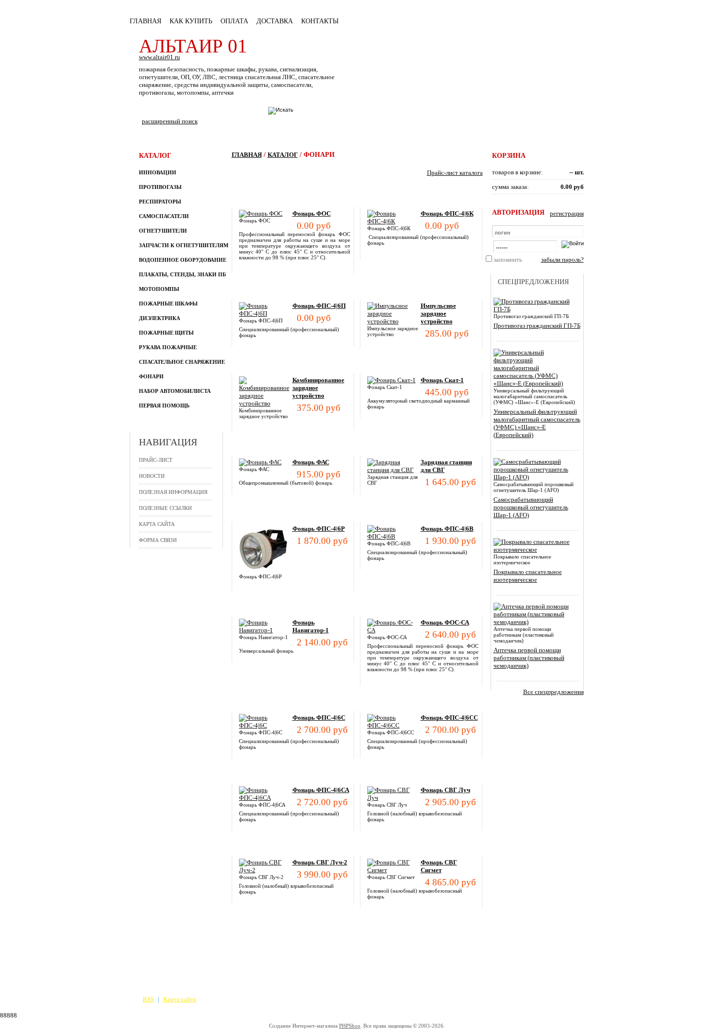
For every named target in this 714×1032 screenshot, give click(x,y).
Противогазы (160, 187)
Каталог (283, 154)
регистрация (567, 213)
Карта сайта (157, 524)
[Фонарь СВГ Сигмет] (394, 870)
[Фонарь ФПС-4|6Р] (263, 571)
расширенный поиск (170, 121)
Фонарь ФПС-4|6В (447, 528)
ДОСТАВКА (274, 21)
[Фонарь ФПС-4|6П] (265, 313)
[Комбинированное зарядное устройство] (265, 403)
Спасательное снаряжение (182, 362)
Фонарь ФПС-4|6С (318, 717)
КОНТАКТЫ (320, 21)
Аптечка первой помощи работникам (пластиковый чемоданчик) (528, 657)
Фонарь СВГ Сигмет (439, 866)
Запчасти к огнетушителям (183, 245)
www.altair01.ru (159, 57)
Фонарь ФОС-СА (445, 622)
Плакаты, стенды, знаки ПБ (182, 274)
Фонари (151, 376)
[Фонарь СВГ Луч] (394, 797)
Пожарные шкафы (168, 303)
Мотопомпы (159, 289)
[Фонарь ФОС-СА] (394, 630)
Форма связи (158, 540)
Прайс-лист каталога (455, 172)
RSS (148, 999)
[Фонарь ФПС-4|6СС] (394, 725)
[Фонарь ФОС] (261, 213)
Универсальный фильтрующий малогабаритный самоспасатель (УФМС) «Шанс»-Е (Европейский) (536, 423)
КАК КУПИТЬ (191, 21)
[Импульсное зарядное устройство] (394, 321)
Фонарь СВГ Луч (445, 790)
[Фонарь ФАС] (260, 462)
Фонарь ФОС (311, 213)
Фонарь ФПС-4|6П (319, 305)
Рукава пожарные (168, 347)
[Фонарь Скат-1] (391, 380)
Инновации (157, 172)
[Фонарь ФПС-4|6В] (394, 536)
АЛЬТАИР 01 (193, 45)
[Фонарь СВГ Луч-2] (265, 870)
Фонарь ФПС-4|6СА (320, 790)
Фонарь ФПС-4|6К (447, 213)
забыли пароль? (562, 259)
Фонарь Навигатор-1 (310, 626)
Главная (145, 21)
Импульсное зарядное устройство (438, 313)
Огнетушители (163, 231)
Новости (152, 476)
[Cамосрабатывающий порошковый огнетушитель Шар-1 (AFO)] (535, 477)
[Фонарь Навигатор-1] (265, 630)
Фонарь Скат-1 (442, 380)
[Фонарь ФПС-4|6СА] (265, 797)
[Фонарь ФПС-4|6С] (265, 725)
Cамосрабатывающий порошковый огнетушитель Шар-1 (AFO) (530, 507)
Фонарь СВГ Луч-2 (319, 862)
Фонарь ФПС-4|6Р (318, 528)
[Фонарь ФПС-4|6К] (394, 221)
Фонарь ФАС (310, 462)
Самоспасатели (164, 216)
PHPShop (349, 1026)
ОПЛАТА (234, 21)
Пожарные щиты (166, 333)
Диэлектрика (159, 318)
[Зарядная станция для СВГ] (394, 470)
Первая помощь (164, 405)
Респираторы (160, 201)
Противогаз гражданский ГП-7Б (536, 325)
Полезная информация (173, 492)
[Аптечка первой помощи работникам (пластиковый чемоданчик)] (535, 622)
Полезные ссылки (165, 508)
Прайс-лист (155, 460)
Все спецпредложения (553, 691)
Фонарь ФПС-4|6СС (449, 717)
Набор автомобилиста (175, 391)
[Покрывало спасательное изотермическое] (535, 549)
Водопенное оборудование (182, 260)
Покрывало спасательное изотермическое (527, 575)
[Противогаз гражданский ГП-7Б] (535, 309)
